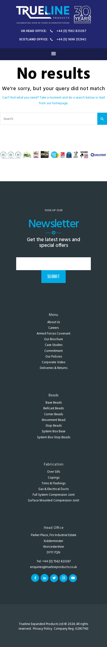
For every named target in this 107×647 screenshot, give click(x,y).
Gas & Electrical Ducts (53, 489)
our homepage (57, 103)
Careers (53, 328)
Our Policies (53, 356)
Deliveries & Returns (53, 368)
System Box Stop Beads (53, 437)
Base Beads (54, 402)
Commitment (53, 351)
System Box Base (53, 431)
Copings (53, 477)
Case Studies (53, 345)
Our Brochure (53, 339)
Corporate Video (53, 362)
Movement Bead (53, 420)
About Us (53, 322)
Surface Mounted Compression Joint (53, 500)
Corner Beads (53, 414)
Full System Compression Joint (54, 494)
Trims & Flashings (53, 483)
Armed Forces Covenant (53, 333)
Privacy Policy (42, 628)
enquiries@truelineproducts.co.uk (53, 567)
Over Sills (53, 471)
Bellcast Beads (53, 408)
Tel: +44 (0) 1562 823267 (54, 561)
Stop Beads (54, 425)
